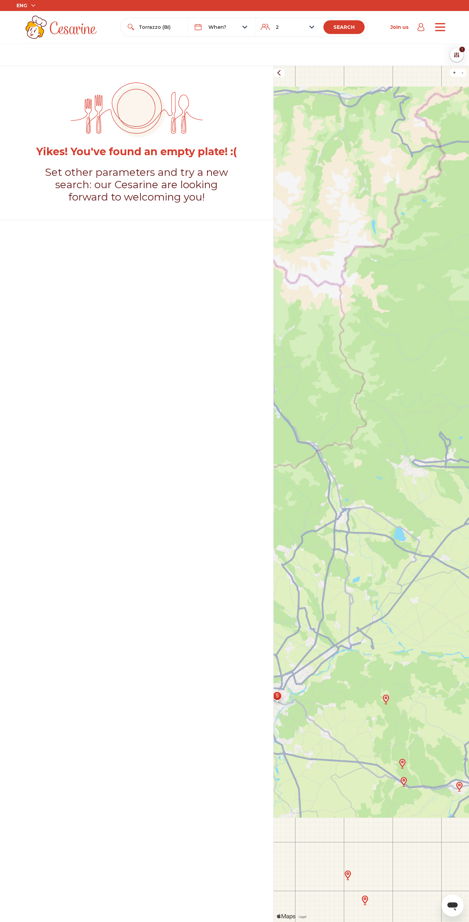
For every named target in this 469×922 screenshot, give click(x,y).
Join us (399, 27)
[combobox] (160, 27)
